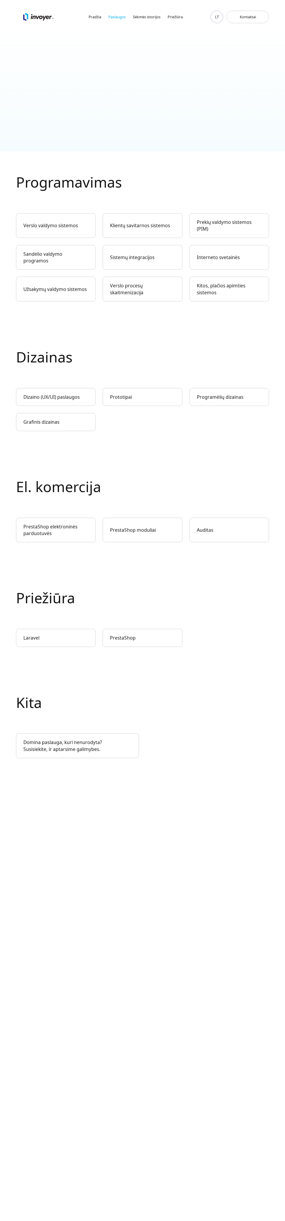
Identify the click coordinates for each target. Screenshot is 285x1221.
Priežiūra (175, 16)
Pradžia (95, 16)
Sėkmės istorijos (147, 16)
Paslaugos (117, 16)
